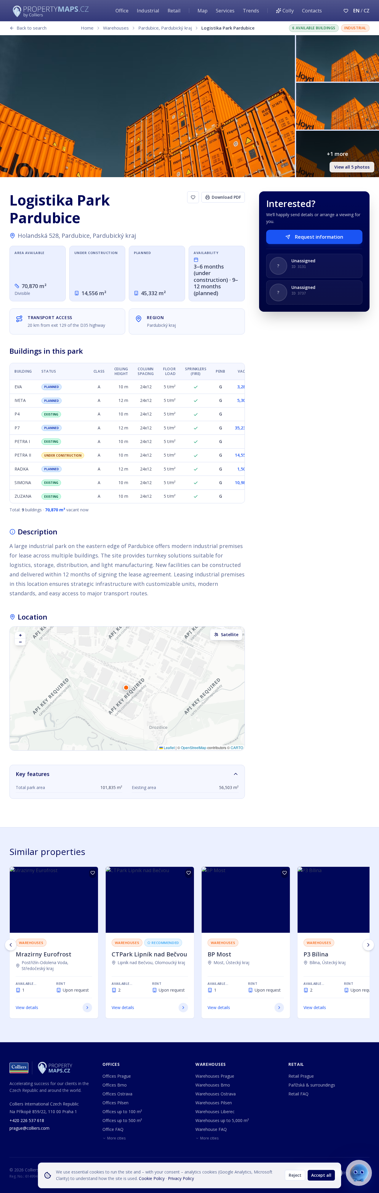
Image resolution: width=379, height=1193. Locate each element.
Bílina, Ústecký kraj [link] (327, 962)
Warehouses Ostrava (215, 1094)
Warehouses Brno (212, 1085)
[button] (127, 688)
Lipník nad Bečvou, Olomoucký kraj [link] (151, 962)
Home (87, 28)
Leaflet (169, 747)
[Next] (368, 945)
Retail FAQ (298, 1094)
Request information (319, 237)
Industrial (148, 10)
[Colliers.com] (18, 1068)
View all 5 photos (352, 167)
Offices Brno (114, 1085)
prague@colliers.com (29, 1128)
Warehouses (116, 28)
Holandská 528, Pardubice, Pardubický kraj (77, 236)
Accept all (321, 1175)
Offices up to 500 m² (122, 1120)
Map (202, 10)
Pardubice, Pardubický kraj (165, 28)
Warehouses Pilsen (213, 1102)
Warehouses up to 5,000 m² (222, 1120)
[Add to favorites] (193, 197)
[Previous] (11, 945)
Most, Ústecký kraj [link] (231, 962)
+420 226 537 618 (26, 1120)
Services (225, 10)
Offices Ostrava (117, 1094)
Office (122, 10)
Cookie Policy (152, 1178)
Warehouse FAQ (211, 1129)
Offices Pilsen (115, 1102)
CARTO (237, 747)
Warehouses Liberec (215, 1111)
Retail (174, 10)
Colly (288, 10)
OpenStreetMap (193, 747)
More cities (116, 1138)
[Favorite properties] (345, 10)
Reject (295, 1175)
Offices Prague (116, 1076)
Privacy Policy (181, 1178)
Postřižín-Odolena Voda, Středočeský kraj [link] (45, 965)
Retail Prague (301, 1076)
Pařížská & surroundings (311, 1085)
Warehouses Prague (214, 1076)
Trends (251, 10)
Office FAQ (112, 1129)
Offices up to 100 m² (122, 1111)
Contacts (312, 10)
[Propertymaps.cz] (51, 10)
